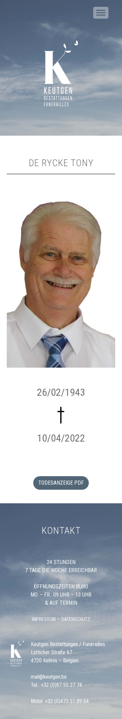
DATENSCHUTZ (75, 619)
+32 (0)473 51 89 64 (67, 701)
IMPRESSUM (44, 619)
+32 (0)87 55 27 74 (61, 685)
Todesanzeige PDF (61, 483)
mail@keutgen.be (49, 677)
